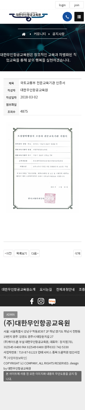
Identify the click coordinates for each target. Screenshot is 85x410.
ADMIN (10, 314)
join (76, 5)
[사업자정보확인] (17, 358)
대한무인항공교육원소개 (18, 289)
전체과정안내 (65, 289)
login (62, 5)
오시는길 (46, 289)
